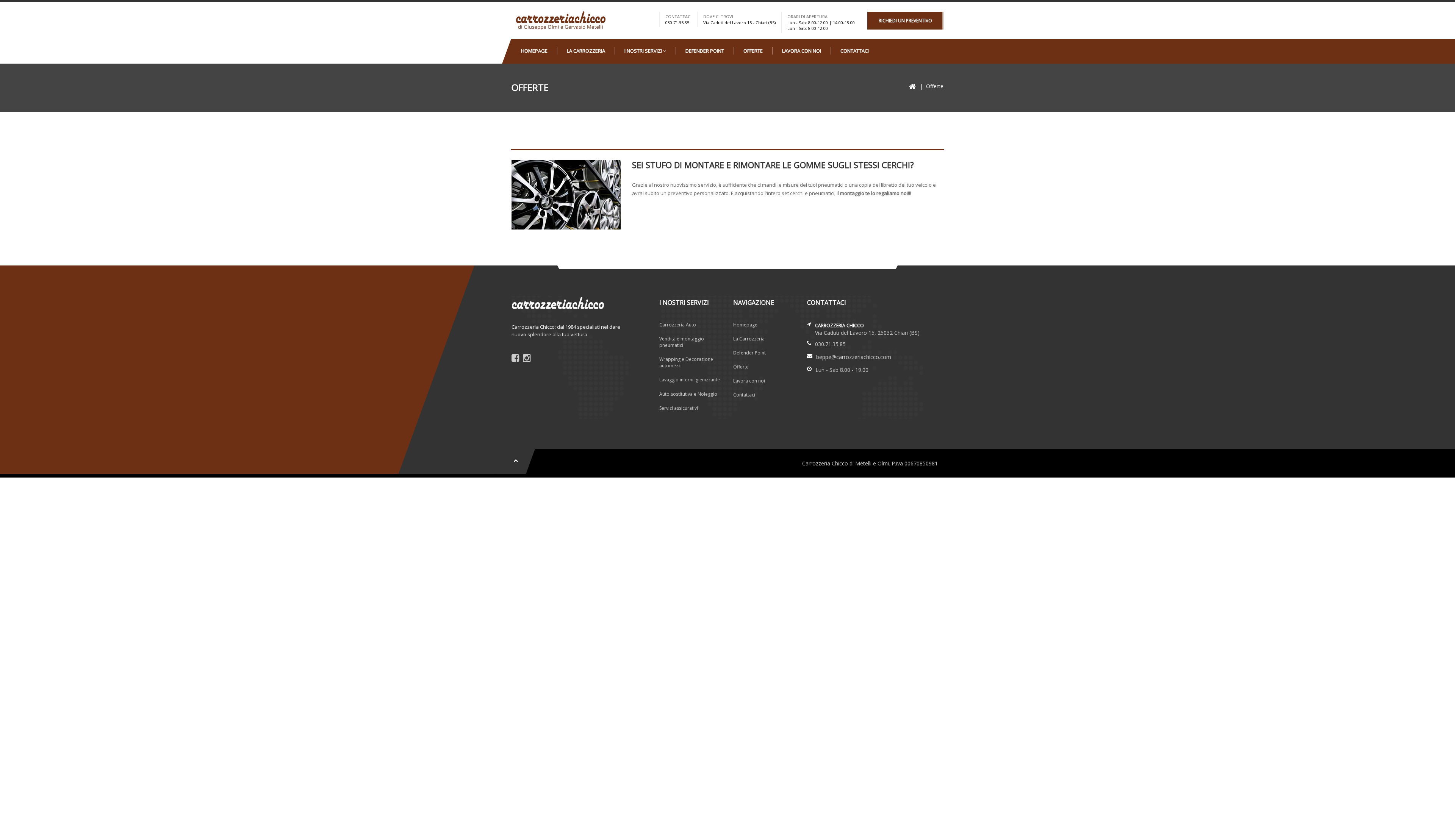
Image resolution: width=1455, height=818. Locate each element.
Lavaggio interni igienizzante (689, 379)
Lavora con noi (749, 381)
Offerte (741, 367)
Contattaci (744, 395)
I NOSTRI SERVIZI (643, 50)
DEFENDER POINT (704, 50)
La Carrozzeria (749, 339)
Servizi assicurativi (678, 408)
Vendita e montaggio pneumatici (681, 342)
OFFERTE (753, 50)
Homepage (745, 325)
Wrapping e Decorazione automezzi (686, 362)
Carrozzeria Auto (677, 325)
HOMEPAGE (534, 50)
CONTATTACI (854, 50)
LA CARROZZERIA (586, 50)
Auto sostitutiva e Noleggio (688, 394)
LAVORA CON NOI (801, 50)
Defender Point (749, 353)
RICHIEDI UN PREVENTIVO (905, 20)
